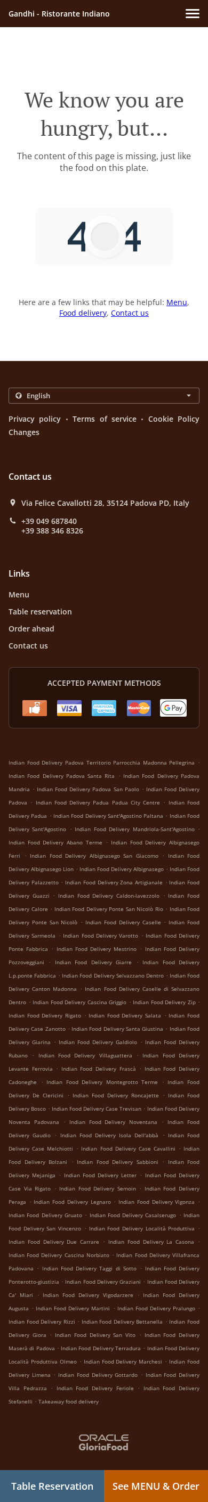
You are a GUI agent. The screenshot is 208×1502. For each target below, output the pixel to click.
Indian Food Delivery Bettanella (122, 1321)
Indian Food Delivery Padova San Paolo (88, 789)
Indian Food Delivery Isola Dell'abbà (109, 1135)
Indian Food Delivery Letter (100, 1175)
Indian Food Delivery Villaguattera (85, 1055)
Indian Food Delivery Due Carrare (54, 1241)
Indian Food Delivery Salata (125, 1015)
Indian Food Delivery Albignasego (121, 869)
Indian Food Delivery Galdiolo (98, 1042)
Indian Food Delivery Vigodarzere (88, 1295)
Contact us (130, 313)
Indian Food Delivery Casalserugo (133, 1215)
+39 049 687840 (49, 521)
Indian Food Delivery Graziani (103, 1281)
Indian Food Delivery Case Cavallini (128, 1148)
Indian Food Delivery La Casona (151, 1241)
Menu (176, 302)
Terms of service (105, 419)
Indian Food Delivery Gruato (45, 1215)
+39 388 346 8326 (52, 531)
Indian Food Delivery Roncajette (116, 1095)
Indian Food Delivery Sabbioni (117, 1162)
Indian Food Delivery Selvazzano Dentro (112, 975)
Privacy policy (35, 419)
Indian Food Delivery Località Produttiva (142, 1228)
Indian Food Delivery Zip (164, 1002)
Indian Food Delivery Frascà (98, 1068)
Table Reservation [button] (52, 1486)
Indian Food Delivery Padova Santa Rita (62, 775)
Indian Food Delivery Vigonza (156, 1201)
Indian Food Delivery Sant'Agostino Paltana (108, 815)
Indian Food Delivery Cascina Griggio (79, 1002)
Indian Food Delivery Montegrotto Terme (102, 1082)
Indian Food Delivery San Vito (95, 1335)
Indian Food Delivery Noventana (113, 1122)
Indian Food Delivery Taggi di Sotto (89, 1268)
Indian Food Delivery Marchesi (123, 1361)
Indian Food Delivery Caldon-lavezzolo (108, 895)
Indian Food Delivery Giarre (93, 962)
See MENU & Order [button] (156, 1486)
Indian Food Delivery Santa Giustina (117, 1028)
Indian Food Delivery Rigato (45, 1015)
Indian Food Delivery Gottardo (98, 1374)
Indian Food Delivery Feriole (95, 1388)
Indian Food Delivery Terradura (101, 1348)
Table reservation (40, 611)
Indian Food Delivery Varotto (100, 935)
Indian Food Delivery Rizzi (42, 1321)
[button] (192, 13)
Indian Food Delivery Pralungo (156, 1308)
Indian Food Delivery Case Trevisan (96, 1108)
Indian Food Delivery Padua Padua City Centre (98, 802)
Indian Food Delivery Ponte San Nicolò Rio (108, 909)
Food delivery (83, 313)
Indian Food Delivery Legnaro (72, 1201)
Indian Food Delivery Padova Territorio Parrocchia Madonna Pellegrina (102, 762)
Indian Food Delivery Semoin (97, 1188)
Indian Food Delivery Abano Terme (55, 842)
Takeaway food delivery (68, 1401)
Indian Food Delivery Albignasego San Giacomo (94, 855)
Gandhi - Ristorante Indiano (59, 14)
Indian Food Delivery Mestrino (97, 949)
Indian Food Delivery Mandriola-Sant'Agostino (134, 829)
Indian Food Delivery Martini (73, 1308)
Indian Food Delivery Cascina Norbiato (59, 1255)
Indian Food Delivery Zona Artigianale (114, 882)
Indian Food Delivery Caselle (123, 922)
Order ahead (31, 628)
